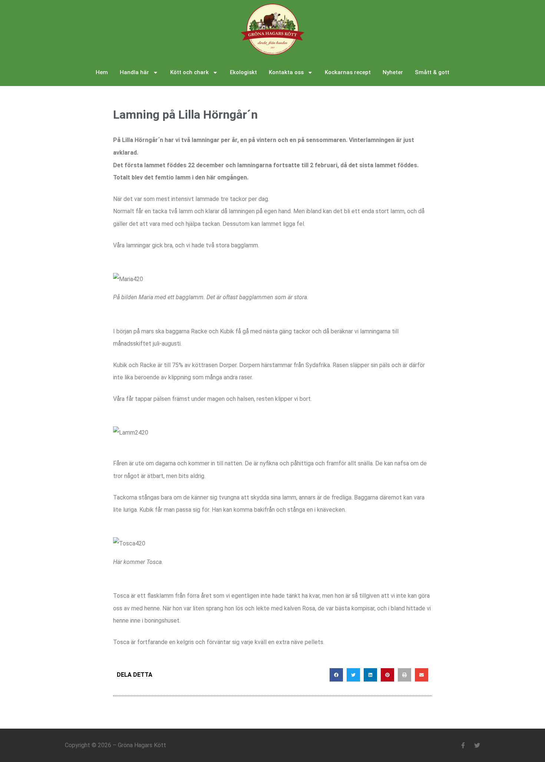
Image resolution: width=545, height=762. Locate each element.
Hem (102, 72)
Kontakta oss (286, 72)
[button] (336, 675)
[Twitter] (477, 745)
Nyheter (393, 72)
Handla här (134, 72)
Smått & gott (432, 72)
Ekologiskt (243, 72)
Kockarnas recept (348, 72)
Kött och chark (189, 72)
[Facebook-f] (463, 745)
